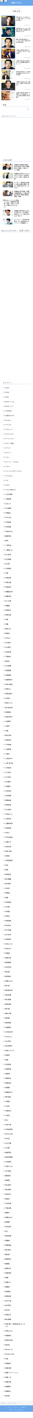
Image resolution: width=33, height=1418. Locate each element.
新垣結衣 (8, 874)
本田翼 (7, 911)
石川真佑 (8, 1171)
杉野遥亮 (8, 920)
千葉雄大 (8, 656)
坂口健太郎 (9, 707)
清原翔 (7, 1073)
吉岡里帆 (8, 675)
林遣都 (7, 953)
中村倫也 (8, 522)
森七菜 (7, 985)
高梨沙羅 (8, 1368)
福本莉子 (8, 1194)
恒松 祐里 (8, 851)
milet (7, 397)
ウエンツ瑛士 (9, 443)
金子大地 (8, 1301)
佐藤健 (7, 605)
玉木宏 (7, 1106)
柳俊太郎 (8, 958)
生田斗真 (8, 1124)
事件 (6, 540)
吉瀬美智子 (9, 679)
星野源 (7, 893)
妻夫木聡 (8, 735)
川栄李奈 (8, 819)
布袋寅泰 (8, 828)
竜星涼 (7, 1199)
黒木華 (7, 1396)
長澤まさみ (9, 1331)
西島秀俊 (8, 1273)
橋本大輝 (8, 1013)
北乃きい (8, 638)
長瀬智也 (8, 1335)
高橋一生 (8, 1377)
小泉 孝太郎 (9, 763)
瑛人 (6, 1120)
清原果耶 (8, 1069)
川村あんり (9, 814)
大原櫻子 (8, 721)
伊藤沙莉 (8, 596)
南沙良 (7, 661)
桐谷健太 (8, 976)
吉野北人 (8, 689)
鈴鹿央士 (8, 1314)
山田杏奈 (8, 791)
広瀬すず (8, 842)
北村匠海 (8, 652)
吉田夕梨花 (9, 684)
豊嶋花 (7, 1287)
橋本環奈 (8, 1022)
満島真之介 (9, 1092)
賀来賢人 (8, 1291)
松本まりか (9, 944)
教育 (6, 869)
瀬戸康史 (8, 1097)
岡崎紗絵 (8, 800)
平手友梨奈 (9, 837)
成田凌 (7, 856)
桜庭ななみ (9, 981)
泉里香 (7, 1055)
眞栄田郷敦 (9, 1157)
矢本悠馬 (8, 1162)
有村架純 (8, 902)
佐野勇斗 (8, 610)
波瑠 (6, 1060)
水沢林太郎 (9, 1032)
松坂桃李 (8, 939)
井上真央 (8, 554)
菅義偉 (7, 1240)
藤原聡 (7, 1263)
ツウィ (7, 457)
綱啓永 (7, 1212)
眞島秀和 (8, 1152)
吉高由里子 (9, 693)
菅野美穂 (8, 1245)
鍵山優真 (8, 1319)
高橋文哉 (8, 1382)
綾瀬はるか (9, 1217)
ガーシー (8, 448)
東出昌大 (8, 925)
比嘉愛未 (8, 1027)
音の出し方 (9, 1349)
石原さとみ (9, 1166)
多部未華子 (9, 717)
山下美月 (8, 777)
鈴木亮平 (8, 1305)
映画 (6, 897)
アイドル (8, 425)
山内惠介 (8, 781)
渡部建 (7, 1087)
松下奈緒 (8, 930)
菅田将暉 (8, 1236)
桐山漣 (7, 972)
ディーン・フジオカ (12, 462)
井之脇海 (8, 559)
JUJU (7, 392)
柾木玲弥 (8, 967)
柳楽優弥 (8, 962)
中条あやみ (9, 531)
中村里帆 (8, 527)
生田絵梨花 (9, 1129)
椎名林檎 (8, 995)
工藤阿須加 (9, 823)
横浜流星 (8, 1004)
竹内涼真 (8, 1203)
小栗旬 (7, 754)
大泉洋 (7, 726)
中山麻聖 (8, 508)
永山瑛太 (8, 1041)
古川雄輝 (8, 666)
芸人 (6, 1231)
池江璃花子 (9, 1046)
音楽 (6, 1358)
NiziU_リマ (9, 406)
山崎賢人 (8, 786)
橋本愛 (7, 1018)
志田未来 (8, 846)
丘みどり (8, 503)
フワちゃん (9, 476)
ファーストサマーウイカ (13, 471)
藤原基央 (8, 1259)
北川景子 (8, 647)
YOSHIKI (8, 411)
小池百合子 (9, 758)
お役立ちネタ (9, 415)
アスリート (9, 429)
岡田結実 (8, 805)
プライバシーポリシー (13, 1407)
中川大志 (8, 517)
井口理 (7, 564)
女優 (6, 730)
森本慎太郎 (9, 990)
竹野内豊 (8, 1208)
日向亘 (7, 888)
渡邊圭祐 (8, 1083)
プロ (6, 480)
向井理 (7, 698)
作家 (6, 619)
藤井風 (7, 1254)
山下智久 (8, 772)
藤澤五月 (8, 1268)
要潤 (6, 1277)
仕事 (6, 573)
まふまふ (8, 420)
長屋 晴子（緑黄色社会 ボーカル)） (15, 1325)
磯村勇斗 (8, 1175)
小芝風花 (8, 767)
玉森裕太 (8, 1110)
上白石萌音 (9, 494)
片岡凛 (7, 1101)
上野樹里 (8, 499)
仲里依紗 (8, 578)
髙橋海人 (8, 1391)
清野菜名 (8, 1078)
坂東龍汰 (8, 712)
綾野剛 (7, 1222)
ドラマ (7, 466)
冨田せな (8, 629)
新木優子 (8, 883)
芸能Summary (16, 3)
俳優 (6, 624)
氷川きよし (9, 1036)
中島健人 (8, 513)
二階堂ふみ (9, 550)
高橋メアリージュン (12, 1372)
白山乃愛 (8, 1143)
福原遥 (7, 1180)
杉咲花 (7, 916)
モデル (7, 485)
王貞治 (7, 1115)
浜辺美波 (8, 1064)
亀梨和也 (8, 536)
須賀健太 (8, 1363)
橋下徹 (7, 1009)
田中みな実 (9, 1134)
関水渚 (7, 1345)
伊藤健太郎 (9, 591)
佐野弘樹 (8, 615)
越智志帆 (8, 1296)
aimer (7, 388)
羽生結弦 (8, 1226)
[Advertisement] (16, 135)
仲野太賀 (8, 582)
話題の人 (8, 1282)
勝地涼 (7, 633)
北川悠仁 (8, 642)
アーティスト (9, 438)
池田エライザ (9, 1050)
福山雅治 (8, 1189)
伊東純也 (8, 587)
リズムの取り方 (10, 489)
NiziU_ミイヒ (9, 401)
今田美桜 (8, 568)
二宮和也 (8, 545)
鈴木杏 (7, 1310)
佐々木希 (8, 601)
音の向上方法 (9, 1354)
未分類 (7, 907)
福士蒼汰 (8, 1185)
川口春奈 (8, 809)
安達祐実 (8, 740)
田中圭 (7, 1138)
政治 (6, 865)
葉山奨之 (8, 1250)
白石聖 (7, 1148)
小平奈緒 (8, 744)
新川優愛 (8, 879)
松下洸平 (8, 934)
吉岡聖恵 (8, 670)
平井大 (7, 832)
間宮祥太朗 (9, 1340)
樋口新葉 (8, 999)
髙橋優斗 (8, 1386)
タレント (8, 452)
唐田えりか (9, 703)
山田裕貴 (8, 795)
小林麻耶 (8, 749)
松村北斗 (8, 948)
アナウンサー (9, 434)
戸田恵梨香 (9, 860)
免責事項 (23, 1407)
